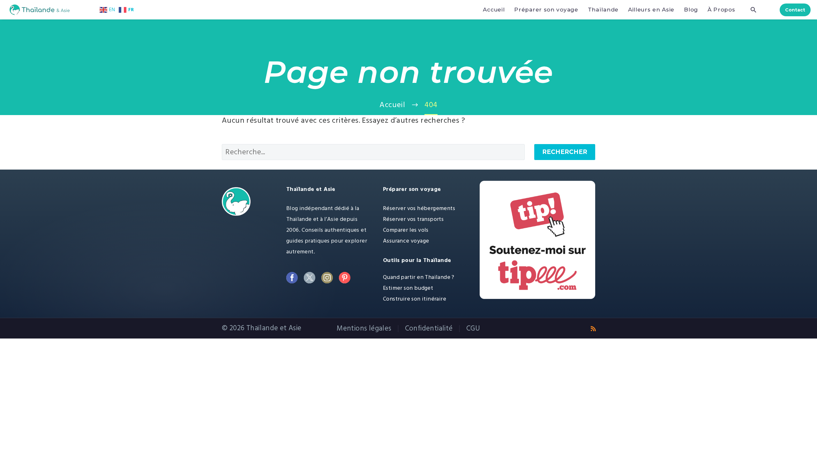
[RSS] (593, 328)
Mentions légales (364, 328)
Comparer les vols (406, 230)
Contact (795, 10)
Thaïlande (603, 9)
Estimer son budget (408, 288)
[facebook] (291, 277)
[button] (753, 9)
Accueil (494, 9)
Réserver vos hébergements (419, 208)
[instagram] (327, 277)
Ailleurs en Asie (651, 9)
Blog (691, 9)
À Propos (721, 9)
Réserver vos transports (413, 219)
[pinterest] (344, 277)
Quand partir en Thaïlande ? (418, 277)
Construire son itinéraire (414, 299)
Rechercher (564, 152)
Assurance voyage (406, 241)
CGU (473, 328)
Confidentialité (429, 328)
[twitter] (309, 277)
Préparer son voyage (546, 9)
